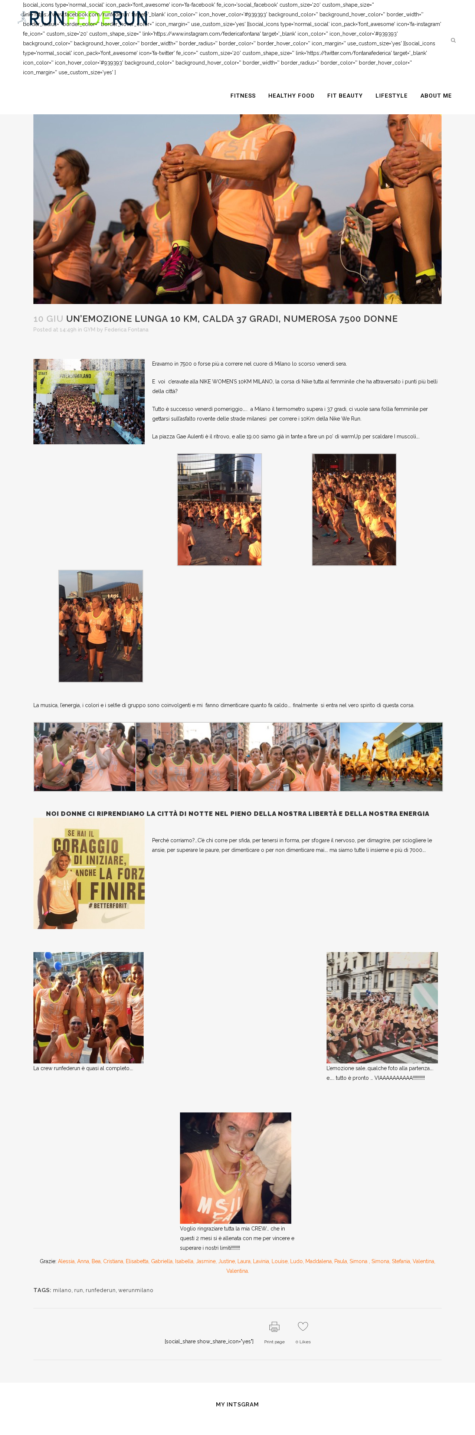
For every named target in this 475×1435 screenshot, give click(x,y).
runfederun (101, 1290)
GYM (89, 330)
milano (62, 1290)
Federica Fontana (126, 330)
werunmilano (136, 1290)
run (78, 1290)
